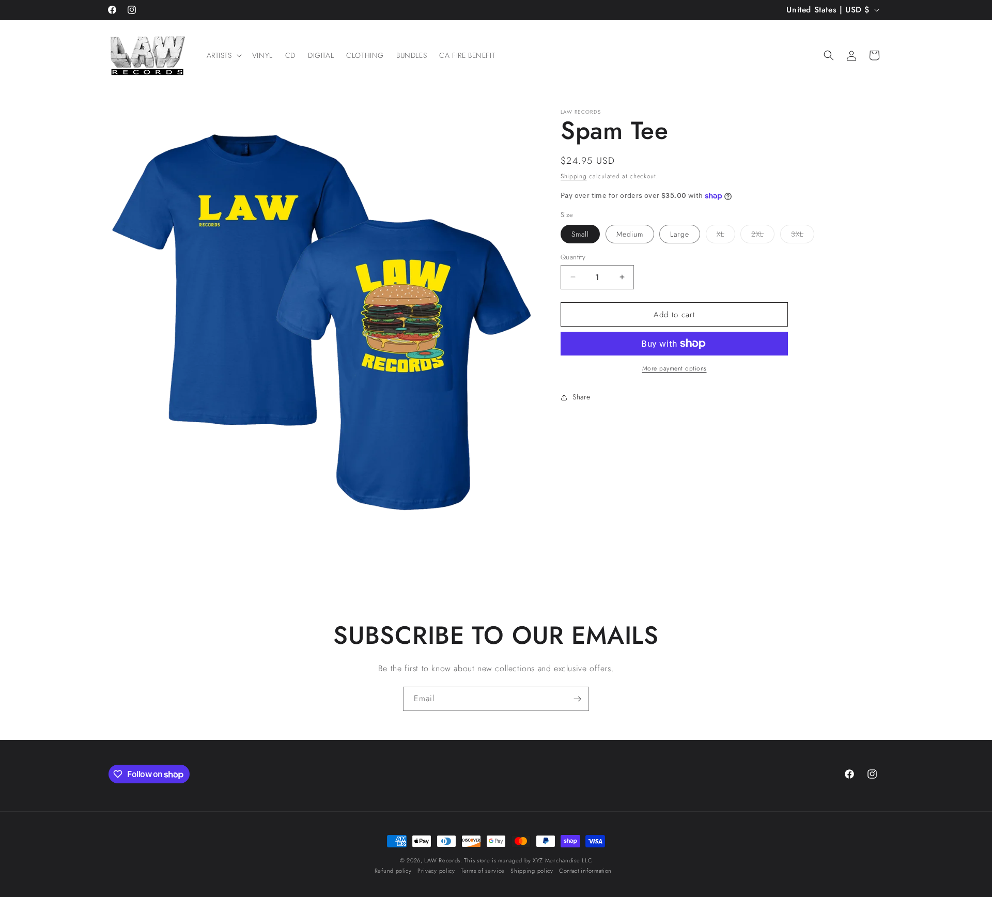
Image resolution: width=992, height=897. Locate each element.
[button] (223, 55)
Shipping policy (531, 871)
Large (679, 233)
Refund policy (393, 871)
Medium (629, 233)
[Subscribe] (577, 699)
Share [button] (581, 397)
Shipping (574, 176)
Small (580, 233)
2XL (762, 235)
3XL (802, 235)
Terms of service (483, 871)
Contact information (585, 871)
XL (726, 235)
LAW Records (442, 860)
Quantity (573, 256)
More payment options (674, 368)
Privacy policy (436, 871)
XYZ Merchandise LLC (562, 860)
